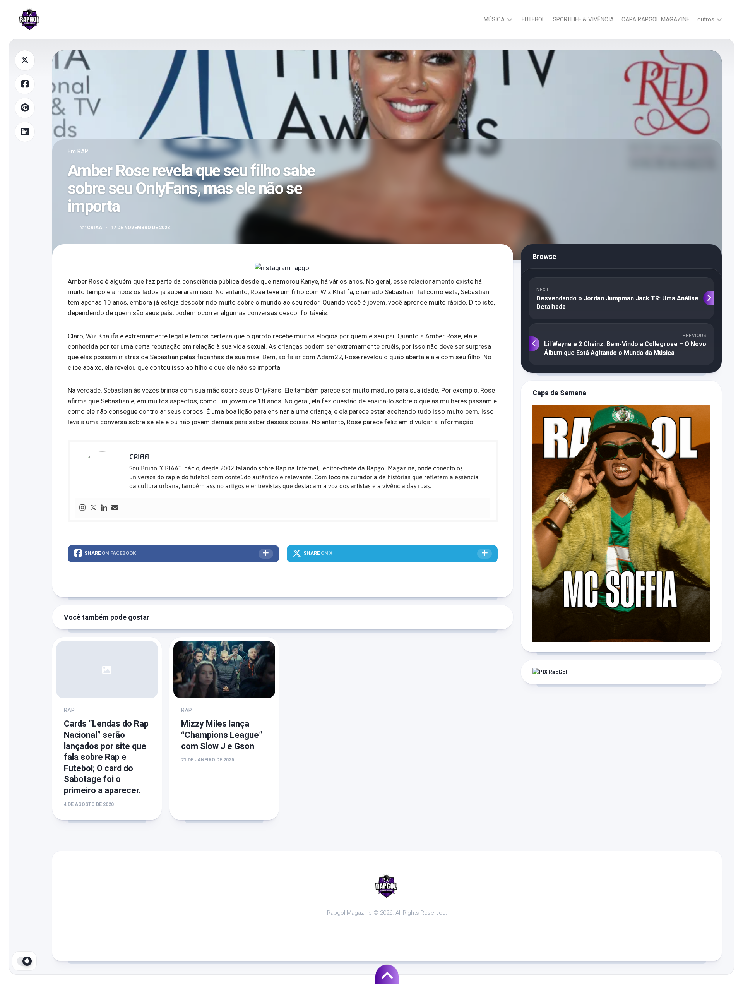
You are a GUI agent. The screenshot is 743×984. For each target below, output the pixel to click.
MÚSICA (494, 19)
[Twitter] (93, 508)
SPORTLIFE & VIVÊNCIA (583, 19)
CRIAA (90, 227)
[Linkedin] (104, 508)
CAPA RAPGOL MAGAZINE (655, 19)
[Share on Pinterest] (24, 108)
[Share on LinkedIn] (24, 132)
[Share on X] (24, 60)
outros (705, 19)
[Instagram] (82, 508)
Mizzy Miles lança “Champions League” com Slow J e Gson (221, 735)
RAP (82, 151)
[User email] (114, 508)
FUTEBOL (533, 19)
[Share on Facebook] (24, 84)
